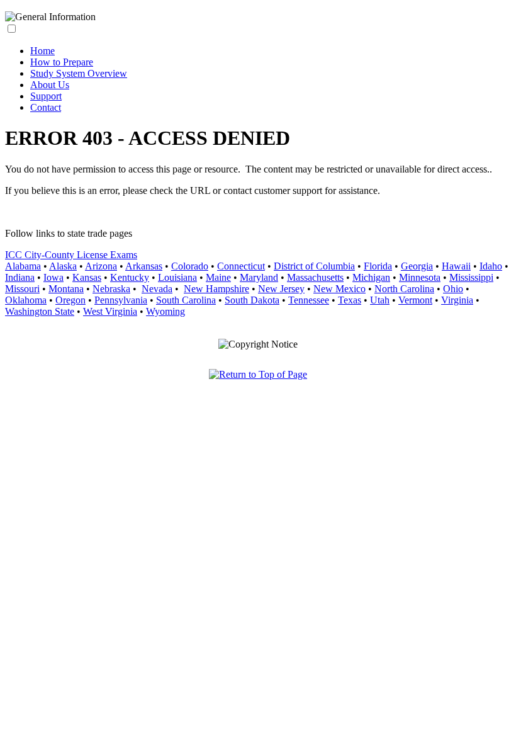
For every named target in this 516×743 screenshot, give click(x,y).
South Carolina (186, 300)
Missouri (22, 288)
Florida (378, 266)
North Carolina (404, 288)
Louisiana (177, 277)
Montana (66, 288)
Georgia (417, 266)
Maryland (259, 277)
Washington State (39, 311)
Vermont (415, 300)
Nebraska (111, 288)
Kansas (86, 277)
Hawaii (456, 266)
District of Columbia (314, 266)
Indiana (20, 277)
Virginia (457, 300)
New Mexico (339, 288)
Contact (45, 107)
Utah (380, 300)
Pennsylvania (120, 300)
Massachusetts (315, 277)
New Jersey (281, 288)
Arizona (101, 266)
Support (46, 96)
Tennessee (308, 300)
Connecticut (241, 266)
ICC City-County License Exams (71, 254)
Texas (349, 300)
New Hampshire (216, 288)
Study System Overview (78, 73)
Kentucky (129, 277)
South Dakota (252, 300)
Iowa (53, 277)
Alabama (23, 266)
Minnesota (419, 277)
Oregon (70, 300)
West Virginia (110, 311)
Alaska (63, 266)
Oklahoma (26, 300)
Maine (218, 277)
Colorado (189, 266)
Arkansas (143, 266)
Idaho (491, 266)
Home (42, 50)
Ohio (453, 288)
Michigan (371, 277)
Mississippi (471, 277)
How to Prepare (61, 62)
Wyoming (165, 311)
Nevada (157, 288)
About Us (49, 84)
